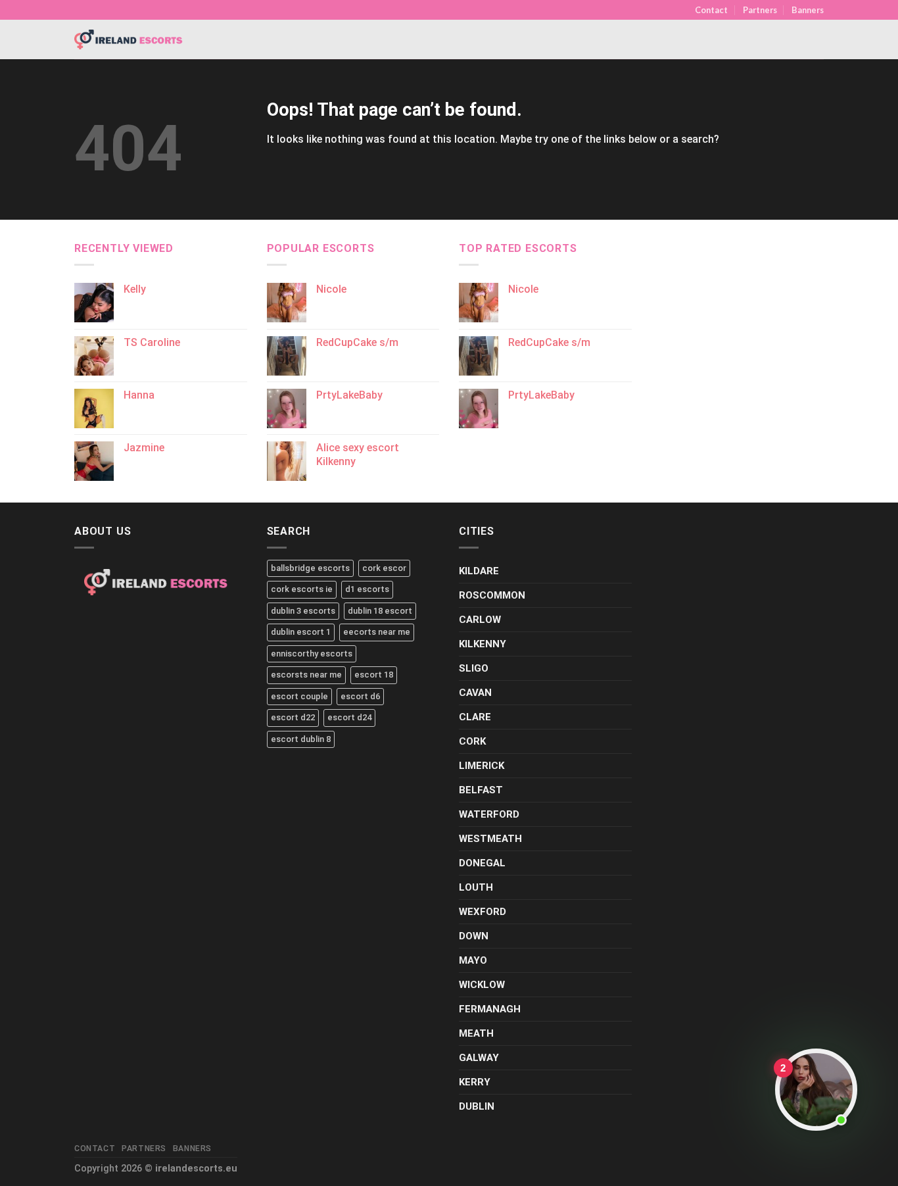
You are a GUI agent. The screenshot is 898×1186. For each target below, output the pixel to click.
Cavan (475, 693)
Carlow (480, 620)
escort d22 (293, 717)
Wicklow (482, 985)
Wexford (482, 912)
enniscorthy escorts (311, 653)
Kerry (474, 1082)
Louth (476, 887)
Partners (760, 10)
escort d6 (360, 696)
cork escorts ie (302, 589)
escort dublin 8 (301, 739)
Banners (808, 10)
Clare (475, 717)
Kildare (479, 571)
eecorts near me (376, 632)
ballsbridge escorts (310, 568)
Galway (479, 1058)
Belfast (481, 790)
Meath (476, 1033)
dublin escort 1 (301, 632)
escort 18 (373, 674)
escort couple (299, 696)
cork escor (384, 568)
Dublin (476, 1106)
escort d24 (349, 717)
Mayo (473, 960)
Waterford (489, 814)
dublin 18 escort (380, 611)
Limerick (481, 766)
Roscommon (492, 595)
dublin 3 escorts (303, 611)
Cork (472, 741)
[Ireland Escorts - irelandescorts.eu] (128, 39)
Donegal (482, 863)
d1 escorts (367, 589)
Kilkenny (482, 644)
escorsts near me (306, 674)
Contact (711, 10)
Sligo (473, 668)
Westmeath (490, 839)
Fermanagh (490, 1009)
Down (473, 936)
